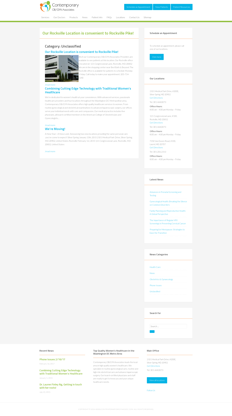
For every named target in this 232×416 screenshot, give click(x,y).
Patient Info (97, 17)
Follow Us (151, 390)
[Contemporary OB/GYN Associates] (59, 11)
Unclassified (155, 291)
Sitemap (147, 17)
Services (45, 17)
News (85, 17)
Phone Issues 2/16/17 (52, 359)
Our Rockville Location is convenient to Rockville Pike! (81, 51)
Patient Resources (181, 7)
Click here (156, 57)
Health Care (155, 267)
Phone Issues (156, 285)
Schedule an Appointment (138, 7)
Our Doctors (59, 17)
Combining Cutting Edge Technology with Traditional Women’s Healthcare (88, 90)
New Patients (161, 7)
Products (73, 17)
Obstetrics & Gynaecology (161, 279)
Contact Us (134, 17)
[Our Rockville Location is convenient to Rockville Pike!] (62, 81)
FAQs (109, 17)
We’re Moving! (55, 128)
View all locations (157, 380)
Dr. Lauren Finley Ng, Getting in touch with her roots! (60, 386)
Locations (120, 17)
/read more (50, 84)
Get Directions (156, 98)
